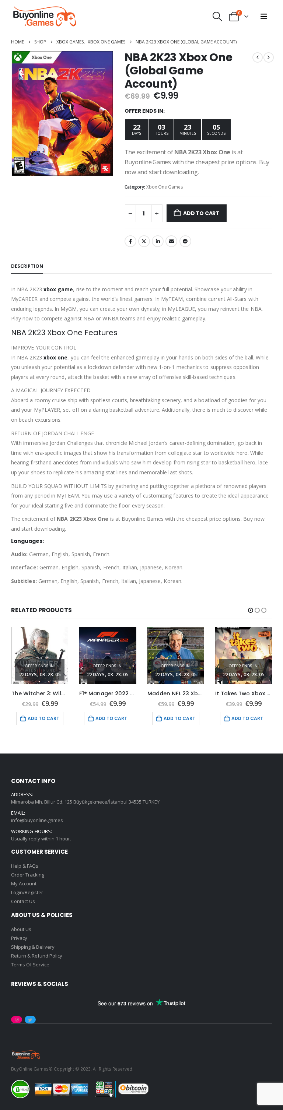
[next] (268, 57)
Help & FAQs (24, 866)
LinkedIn (158, 241)
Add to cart (201, 213)
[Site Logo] (44, 17)
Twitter (144, 241)
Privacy (19, 938)
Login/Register (27, 892)
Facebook (130, 241)
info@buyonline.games (37, 820)
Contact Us (23, 901)
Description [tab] (27, 266)
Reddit (185, 241)
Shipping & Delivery (33, 947)
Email (171, 241)
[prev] (257, 57)
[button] (217, 16)
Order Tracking (27, 874)
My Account (23, 883)
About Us (21, 929)
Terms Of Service (30, 964)
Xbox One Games (164, 187)
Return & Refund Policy (36, 955)
